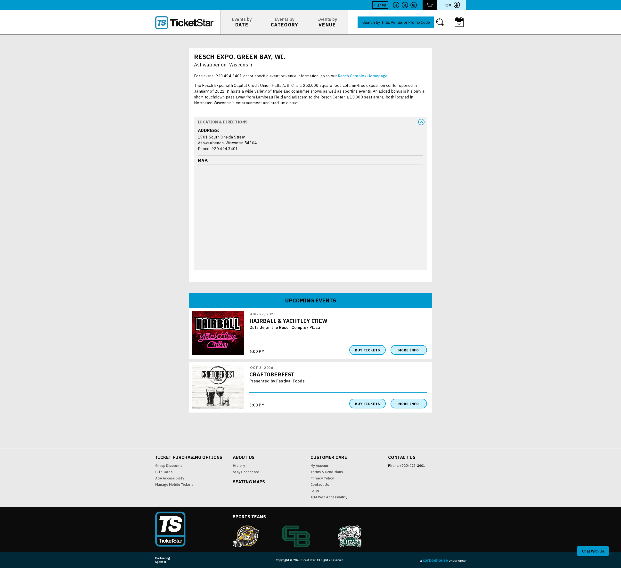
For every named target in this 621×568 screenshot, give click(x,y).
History (239, 465)
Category (284, 22)
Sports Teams (249, 516)
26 (459, 24)
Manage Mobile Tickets (174, 484)
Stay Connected (246, 472)
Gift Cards (163, 472)
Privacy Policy (322, 478)
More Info (408, 350)
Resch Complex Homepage (363, 75)
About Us (243, 457)
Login (447, 5)
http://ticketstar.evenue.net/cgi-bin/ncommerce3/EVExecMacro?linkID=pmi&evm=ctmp (430, 5)
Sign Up (380, 5)
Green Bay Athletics (296, 536)
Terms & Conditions (326, 472)
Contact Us (319, 484)
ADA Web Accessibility (328, 497)
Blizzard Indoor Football (350, 536)
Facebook (396, 5)
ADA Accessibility (169, 478)
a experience (443, 560)
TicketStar (187, 22)
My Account (320, 465)
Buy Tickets (367, 350)
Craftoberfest (271, 374)
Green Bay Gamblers (246, 536)
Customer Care (328, 457)
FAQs (314, 491)
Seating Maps (249, 482)
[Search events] (440, 22)
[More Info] (218, 354)
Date (242, 22)
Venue (327, 22)
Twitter (405, 5)
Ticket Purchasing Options (188, 457)
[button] (310, 122)
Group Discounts (169, 465)
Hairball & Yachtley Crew (288, 320)
